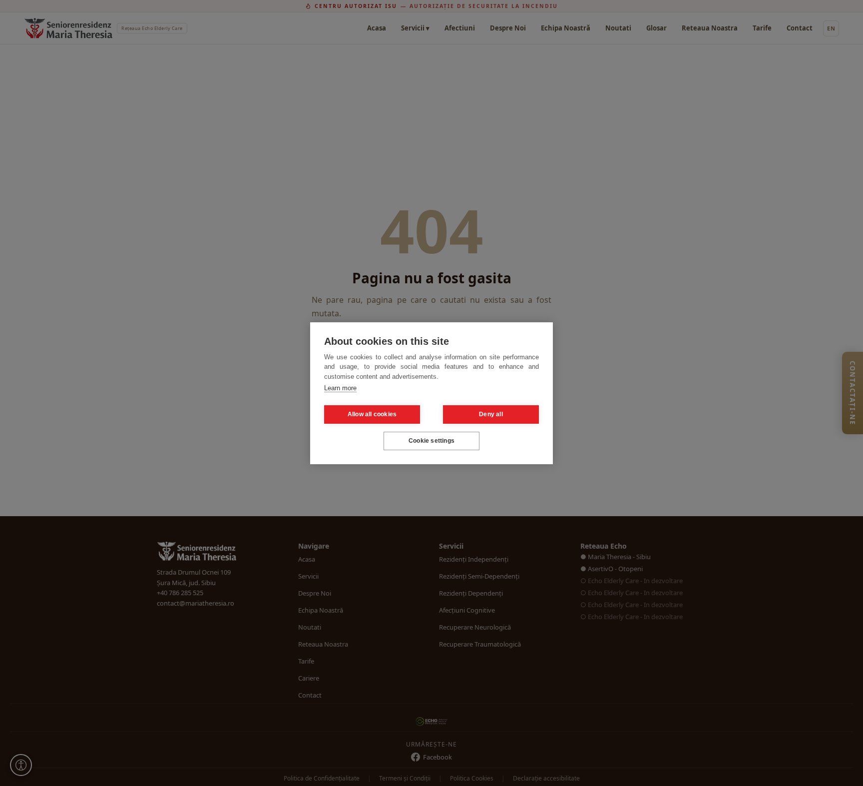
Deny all (491, 414)
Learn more (340, 388)
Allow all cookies (372, 414)
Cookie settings (431, 440)
